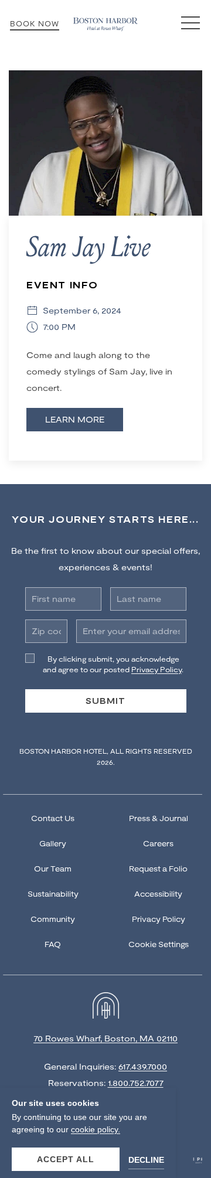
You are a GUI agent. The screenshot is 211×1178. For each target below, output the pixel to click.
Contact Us (52, 818)
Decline (146, 1160)
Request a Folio (158, 868)
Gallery (52, 843)
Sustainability (53, 893)
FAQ (53, 944)
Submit (105, 701)
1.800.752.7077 (136, 1083)
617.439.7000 (142, 1066)
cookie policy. (95, 1129)
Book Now (34, 23)
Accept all (65, 1159)
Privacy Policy (158, 919)
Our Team (53, 868)
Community (52, 919)
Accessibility (158, 893)
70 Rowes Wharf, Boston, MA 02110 (105, 1038)
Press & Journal (158, 818)
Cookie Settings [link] (158, 944)
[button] (190, 23)
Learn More (74, 419)
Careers (158, 843)
